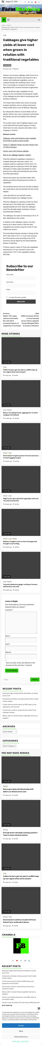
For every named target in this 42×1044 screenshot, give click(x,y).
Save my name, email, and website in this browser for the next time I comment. (20, 664)
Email (8, 289)
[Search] (39, 20)
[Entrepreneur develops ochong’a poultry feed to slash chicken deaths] (21, 813)
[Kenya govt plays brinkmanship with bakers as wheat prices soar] (21, 769)
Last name (9, 282)
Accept (21, 1025)
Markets (9, 410)
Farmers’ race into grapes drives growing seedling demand (21, 1002)
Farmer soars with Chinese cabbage (16, 151)
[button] (39, 1008)
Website (8, 652)
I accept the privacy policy (17, 297)
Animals (5, 830)
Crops (4, 35)
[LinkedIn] (29, 960)
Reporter (16, 69)
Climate (5, 453)
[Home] (4, 19)
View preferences (21, 1037)
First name (9, 275)
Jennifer (15, 375)
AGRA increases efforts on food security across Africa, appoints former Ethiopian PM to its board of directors (30, 320)
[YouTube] (16, 960)
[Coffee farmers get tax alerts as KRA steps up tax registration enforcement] (21, 856)
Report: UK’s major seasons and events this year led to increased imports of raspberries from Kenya (12, 320)
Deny (21, 1031)
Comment (9, 610)
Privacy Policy (16, 1041)
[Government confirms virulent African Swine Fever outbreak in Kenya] (21, 900)
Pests (10, 917)
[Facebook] (12, 960)
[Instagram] (21, 960)
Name (7, 636)
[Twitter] (25, 960)
